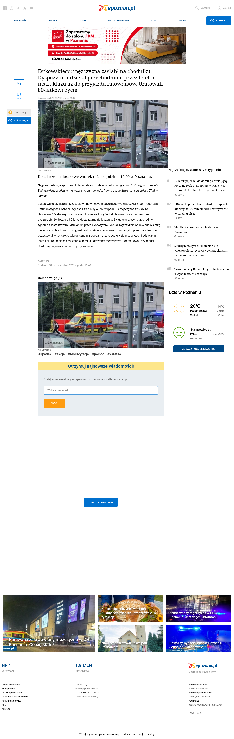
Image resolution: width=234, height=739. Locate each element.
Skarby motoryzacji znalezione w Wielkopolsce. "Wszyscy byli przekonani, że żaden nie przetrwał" (201, 250)
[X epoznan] (24, 8)
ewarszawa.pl (113, 734)
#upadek (44, 354)
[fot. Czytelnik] (101, 134)
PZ (47, 260)
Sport (83, 20)
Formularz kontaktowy (86, 696)
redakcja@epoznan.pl (86, 688)
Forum (182, 20)
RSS (4, 704)
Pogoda (53, 20)
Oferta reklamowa (11, 684)
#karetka (114, 354)
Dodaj (54, 403)
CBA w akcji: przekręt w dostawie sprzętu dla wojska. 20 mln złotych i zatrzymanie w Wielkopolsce (201, 208)
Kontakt (221, 20)
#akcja (60, 354)
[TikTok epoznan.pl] (18, 8)
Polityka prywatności (12, 692)
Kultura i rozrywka (118, 20)
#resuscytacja (78, 354)
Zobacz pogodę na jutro (199, 348)
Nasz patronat (9, 688)
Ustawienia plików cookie (15, 696)
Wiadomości (20, 20)
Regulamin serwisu (11, 700)
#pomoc (98, 354)
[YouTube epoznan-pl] (31, 8)
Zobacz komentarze (100, 502)
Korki (154, 20)
